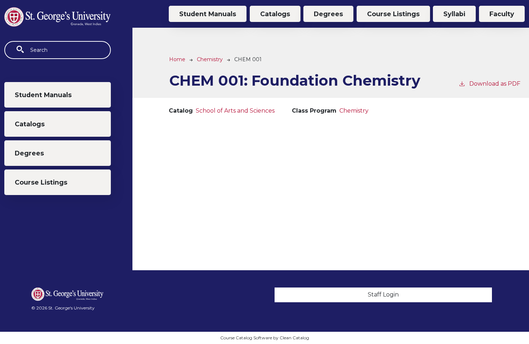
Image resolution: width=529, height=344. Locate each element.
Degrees (29, 153)
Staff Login (383, 294)
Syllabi (454, 14)
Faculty (501, 14)
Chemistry (210, 59)
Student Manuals (43, 95)
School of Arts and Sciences (235, 110)
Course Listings (41, 182)
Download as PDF (494, 83)
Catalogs (30, 124)
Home (177, 59)
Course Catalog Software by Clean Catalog (264, 337)
